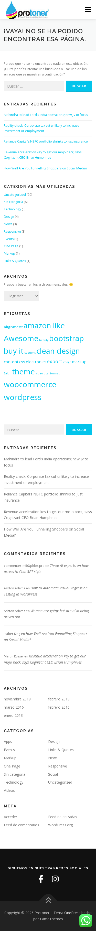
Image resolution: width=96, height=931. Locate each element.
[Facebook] (41, 879)
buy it (14, 351)
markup (79, 361)
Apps (8, 741)
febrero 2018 (59, 699)
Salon (7, 373)
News (8, 224)
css (22, 361)
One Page (11, 246)
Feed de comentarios (21, 824)
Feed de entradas (62, 816)
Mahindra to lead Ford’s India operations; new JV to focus (46, 115)
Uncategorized (15, 194)
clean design (58, 351)
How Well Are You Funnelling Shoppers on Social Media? (45, 168)
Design (9, 216)
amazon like (44, 325)
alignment (13, 326)
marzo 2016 (14, 707)
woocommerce (30, 384)
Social (53, 774)
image (67, 362)
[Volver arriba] (48, 901)
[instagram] (55, 879)
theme (23, 371)
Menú (87, 9)
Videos (9, 790)
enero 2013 (13, 715)
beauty (43, 340)
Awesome (21, 338)
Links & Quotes (15, 261)
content (11, 361)
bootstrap (66, 338)
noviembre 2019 (17, 699)
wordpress (22, 397)
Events (9, 239)
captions (30, 352)
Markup (9, 253)
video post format (48, 373)
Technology (12, 209)
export (54, 361)
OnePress (72, 912)
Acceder (10, 816)
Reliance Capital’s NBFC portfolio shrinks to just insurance (46, 141)
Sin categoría (13, 202)
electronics (36, 361)
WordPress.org (60, 824)
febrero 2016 (59, 707)
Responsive (12, 231)
